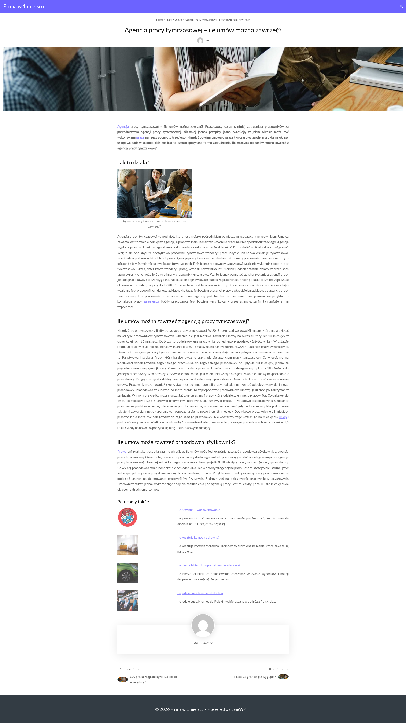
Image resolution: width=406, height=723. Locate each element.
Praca (169, 19)
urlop (283, 417)
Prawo (122, 451)
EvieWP (238, 709)
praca (140, 137)
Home (159, 19)
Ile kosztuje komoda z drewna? (198, 537)
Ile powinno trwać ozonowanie (198, 510)
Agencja (123, 126)
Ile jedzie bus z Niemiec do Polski (200, 593)
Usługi (178, 19)
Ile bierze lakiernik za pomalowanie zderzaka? (208, 565)
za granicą (151, 301)
